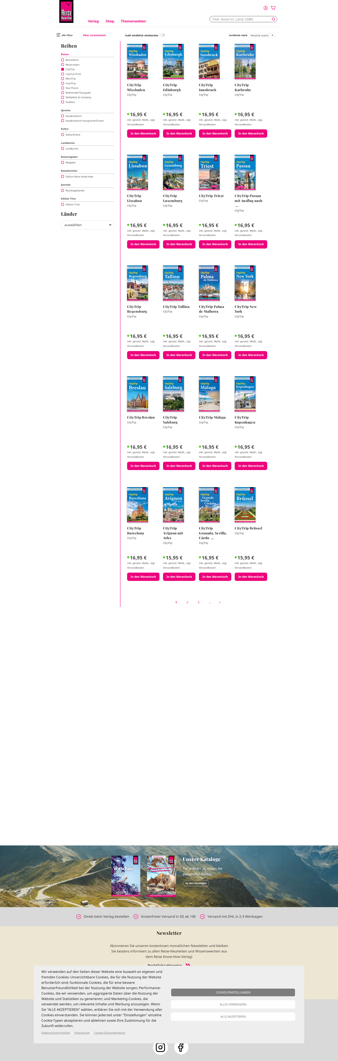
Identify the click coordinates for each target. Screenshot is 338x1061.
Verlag (93, 21)
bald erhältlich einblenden (141, 35)
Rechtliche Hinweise (165, 965)
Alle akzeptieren (233, 1017)
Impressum (82, 1033)
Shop (110, 21)
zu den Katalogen (196, 883)
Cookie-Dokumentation (109, 1033)
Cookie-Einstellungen (233, 992)
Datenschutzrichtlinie (55, 1033)
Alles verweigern (233, 1004)
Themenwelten (133, 21)
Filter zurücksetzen (94, 35)
